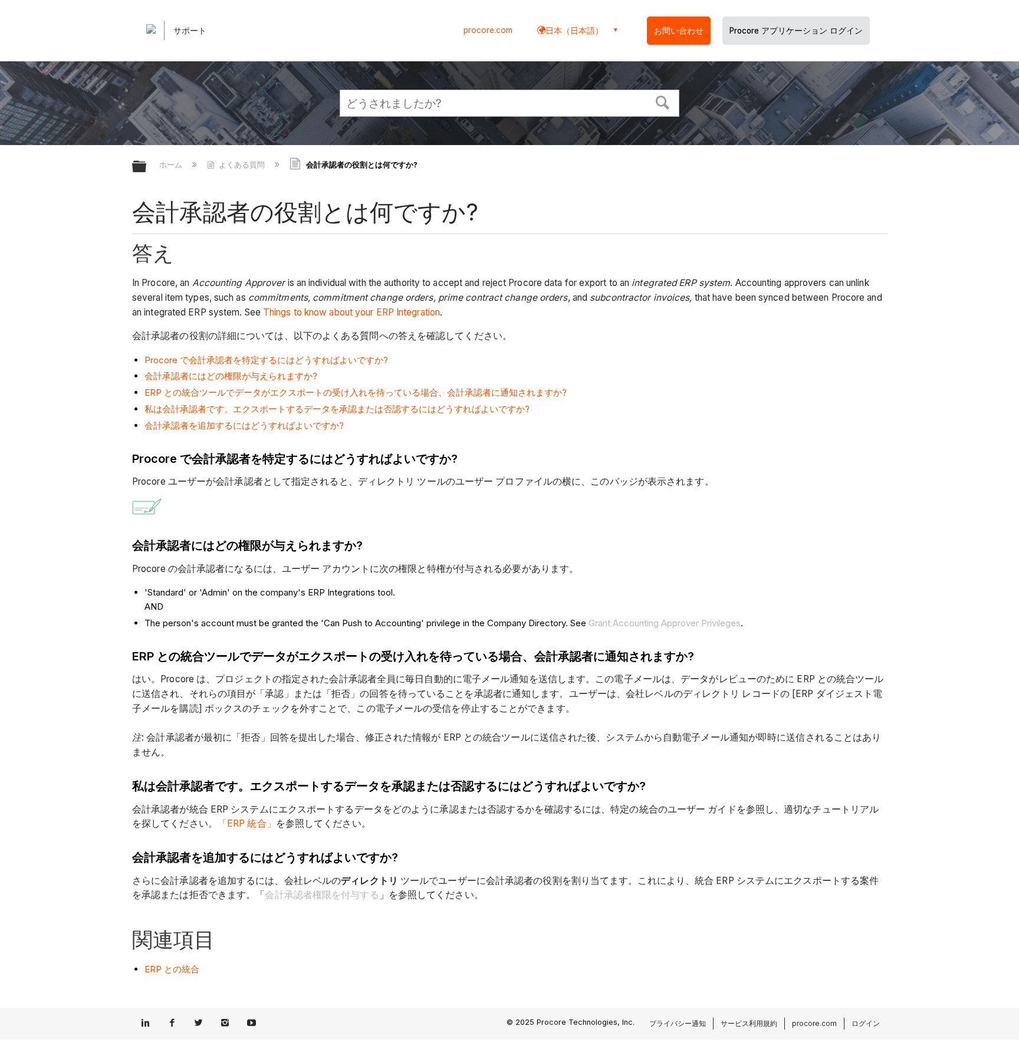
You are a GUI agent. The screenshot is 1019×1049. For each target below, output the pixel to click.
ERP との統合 (171, 969)
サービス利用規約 (749, 1023)
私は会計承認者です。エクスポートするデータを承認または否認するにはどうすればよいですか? (337, 409)
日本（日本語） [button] (574, 30)
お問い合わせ (679, 30)
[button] (662, 101)
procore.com (488, 30)
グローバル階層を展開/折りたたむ (146, 167)
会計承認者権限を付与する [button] (322, 894)
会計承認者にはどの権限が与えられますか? (230, 376)
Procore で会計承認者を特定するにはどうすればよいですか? (266, 360)
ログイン (866, 1023)
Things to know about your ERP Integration (351, 312)
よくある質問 (241, 164)
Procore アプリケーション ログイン (796, 30)
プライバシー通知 (677, 1023)
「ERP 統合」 (247, 823)
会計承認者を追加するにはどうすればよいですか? (244, 425)
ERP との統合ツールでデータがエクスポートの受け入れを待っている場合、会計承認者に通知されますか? (355, 392)
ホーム (172, 164)
